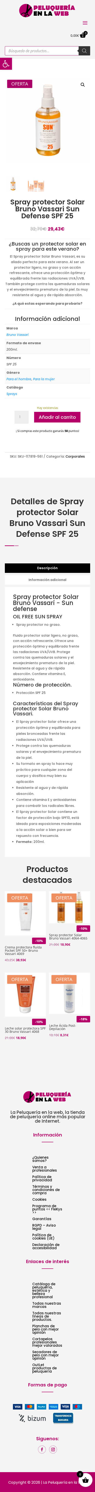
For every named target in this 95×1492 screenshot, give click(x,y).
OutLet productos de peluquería (44, 1368)
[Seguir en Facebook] (42, 1449)
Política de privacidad (42, 1178)
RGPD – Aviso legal (44, 1227)
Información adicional (47, 579)
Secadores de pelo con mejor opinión (45, 1355)
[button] (83, 85)
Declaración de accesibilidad (45, 1246)
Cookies (39, 1200)
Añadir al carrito (57, 417)
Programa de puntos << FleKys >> (47, 1209)
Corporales (75, 456)
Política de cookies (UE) (43, 1237)
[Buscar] (84, 50)
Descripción (47, 568)
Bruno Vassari (17, 334)
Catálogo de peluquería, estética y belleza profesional (43, 1290)
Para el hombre (18, 379)
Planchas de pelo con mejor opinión (45, 1330)
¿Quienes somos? (40, 1159)
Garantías (41, 1219)
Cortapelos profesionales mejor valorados (47, 1342)
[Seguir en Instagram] (53, 1449)
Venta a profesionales (44, 1169)
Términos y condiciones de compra (46, 1190)
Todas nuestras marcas (46, 1305)
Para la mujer (44, 379)
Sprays (11, 394)
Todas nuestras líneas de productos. (46, 1317)
